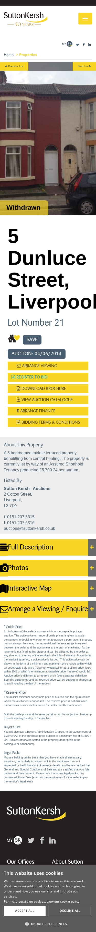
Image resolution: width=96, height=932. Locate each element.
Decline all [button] (70, 911)
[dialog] (48, 898)
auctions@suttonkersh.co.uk (29, 528)
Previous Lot (15, 66)
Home (9, 55)
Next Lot (83, 66)
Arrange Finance (37, 411)
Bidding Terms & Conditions (50, 422)
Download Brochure (43, 388)
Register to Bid (31, 377)
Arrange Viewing (39, 366)
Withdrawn (23, 207)
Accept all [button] (24, 911)
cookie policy (69, 901)
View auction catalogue (46, 400)
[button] (48, 923)
